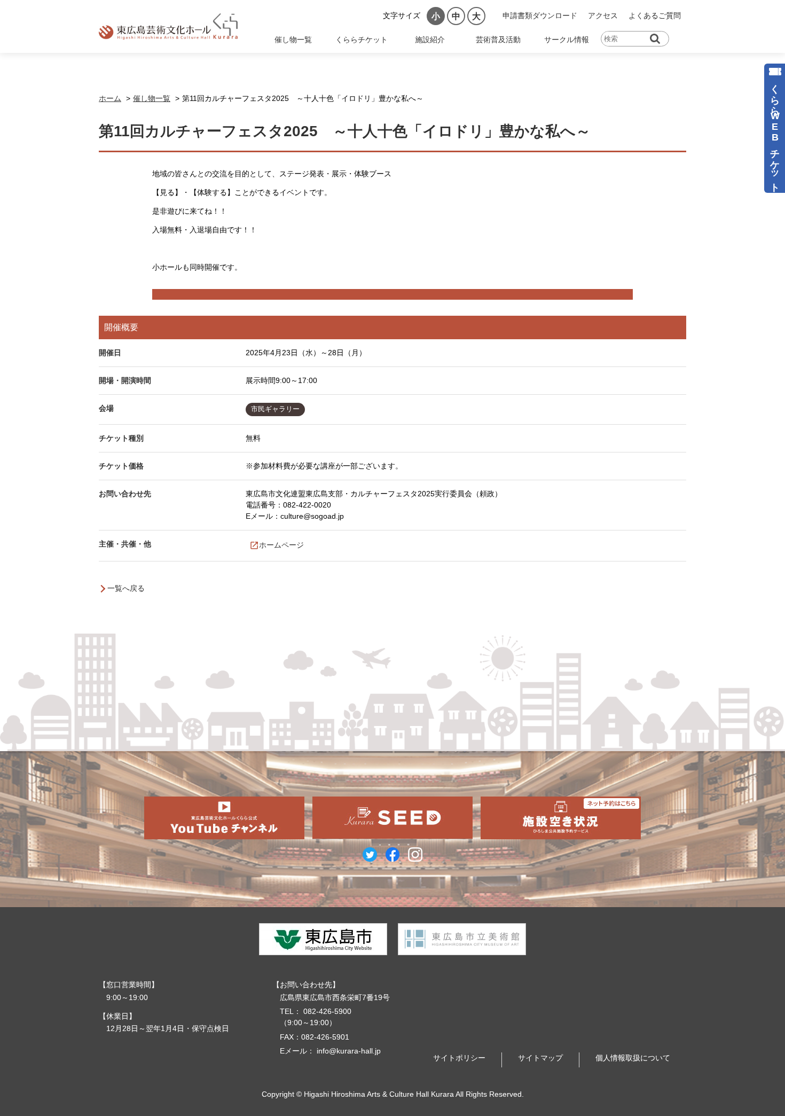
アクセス (603, 15)
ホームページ (281, 545)
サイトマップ (540, 1057)
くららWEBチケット (775, 133)
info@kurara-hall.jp (349, 1051)
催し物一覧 (151, 98)
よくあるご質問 (655, 15)
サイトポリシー (459, 1057)
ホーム (110, 98)
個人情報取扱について (632, 1057)
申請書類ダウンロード (540, 15)
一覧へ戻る (126, 588)
